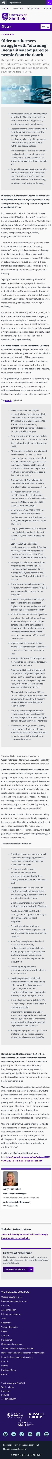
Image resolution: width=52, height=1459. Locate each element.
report (8, 400)
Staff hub (5, 1335)
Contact (4, 1374)
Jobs (3, 1318)
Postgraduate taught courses (14, 1301)
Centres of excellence (15, 1269)
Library (4, 1365)
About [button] (46, 8)
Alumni (4, 1361)
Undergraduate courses (12, 1296)
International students (11, 1314)
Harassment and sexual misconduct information (22, 1352)
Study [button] (3, 8)
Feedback (7, 1444)
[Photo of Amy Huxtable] (26, 1179)
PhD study (5, 1305)
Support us (6, 1322)
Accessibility (28, 1444)
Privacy (17, 1444)
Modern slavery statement (14, 1449)
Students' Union (8, 1370)
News (6, 26)
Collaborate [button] (32, 8)
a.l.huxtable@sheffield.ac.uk (16, 1202)
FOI (37, 1444)
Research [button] (17, 8)
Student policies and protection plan (17, 1348)
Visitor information (9, 1327)
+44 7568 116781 (10, 1205)
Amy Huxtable (12, 1189)
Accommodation (8, 1309)
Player (4, 1331)
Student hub (7, 1339)
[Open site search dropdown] (49, 2)
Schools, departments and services (17, 1357)
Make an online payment (12, 1344)
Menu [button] (43, 26)
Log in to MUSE (15, 2)
